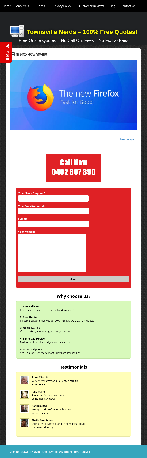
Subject (22, 218)
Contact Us (128, 6)
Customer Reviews (91, 6)
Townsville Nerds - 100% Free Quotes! (49, 451)
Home (7, 6)
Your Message (26, 231)
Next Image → (128, 139)
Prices (41, 6)
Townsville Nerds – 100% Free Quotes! (82, 31)
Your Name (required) (31, 193)
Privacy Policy (62, 6)
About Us (23, 6)
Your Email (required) (31, 206)
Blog (112, 6)
